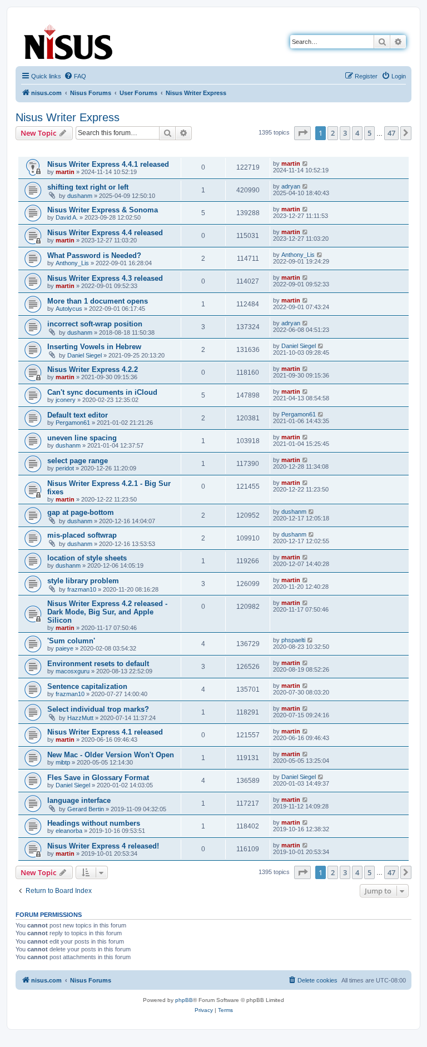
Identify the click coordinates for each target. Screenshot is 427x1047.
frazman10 (81, 589)
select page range (77, 460)
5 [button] (369, 133)
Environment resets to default (98, 663)
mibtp (63, 762)
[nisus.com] (69, 39)
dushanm (79, 195)
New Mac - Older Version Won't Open (110, 755)
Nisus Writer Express (68, 117)
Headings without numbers (93, 823)
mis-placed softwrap (82, 535)
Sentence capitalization (87, 686)
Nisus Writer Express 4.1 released (105, 732)
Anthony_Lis (72, 263)
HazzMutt (80, 717)
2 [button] (333, 133)
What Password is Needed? (94, 255)
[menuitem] (75, 76)
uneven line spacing (82, 438)
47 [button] (391, 133)
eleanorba (69, 830)
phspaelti (293, 640)
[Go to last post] (305, 163)
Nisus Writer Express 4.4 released (105, 233)
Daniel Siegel (84, 355)
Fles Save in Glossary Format (98, 777)
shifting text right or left (87, 187)
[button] (302, 133)
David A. (67, 217)
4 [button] (357, 133)
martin (65, 171)
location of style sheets (87, 558)
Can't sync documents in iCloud (102, 392)
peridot (65, 468)
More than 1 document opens (97, 301)
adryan (290, 186)
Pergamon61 (73, 422)
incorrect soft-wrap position (94, 324)
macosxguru (73, 671)
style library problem (83, 581)
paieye (64, 648)
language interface (79, 800)
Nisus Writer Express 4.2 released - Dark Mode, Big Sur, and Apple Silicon (107, 611)
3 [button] (345, 133)
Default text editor (77, 415)
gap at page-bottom (80, 512)
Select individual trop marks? (98, 709)
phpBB (184, 1000)
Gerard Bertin (85, 809)
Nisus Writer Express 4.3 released (105, 278)
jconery (66, 399)
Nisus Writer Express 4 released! (103, 846)
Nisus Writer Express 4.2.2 (92, 369)
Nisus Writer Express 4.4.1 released (108, 164)
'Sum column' (71, 641)
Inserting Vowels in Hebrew (94, 347)
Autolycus (69, 308)
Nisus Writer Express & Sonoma (102, 210)
